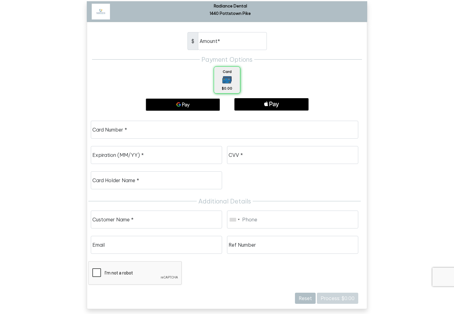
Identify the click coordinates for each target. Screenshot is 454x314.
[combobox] (234, 219)
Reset (305, 298)
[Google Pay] (183, 104)
